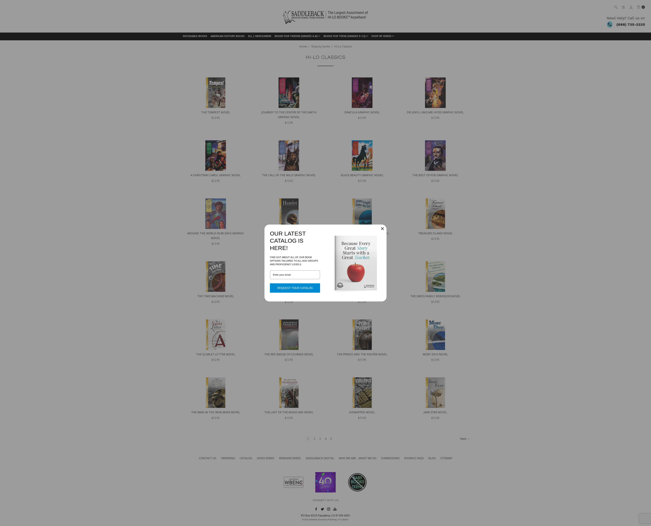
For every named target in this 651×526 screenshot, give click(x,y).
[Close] (382, 229)
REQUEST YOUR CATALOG (295, 288)
